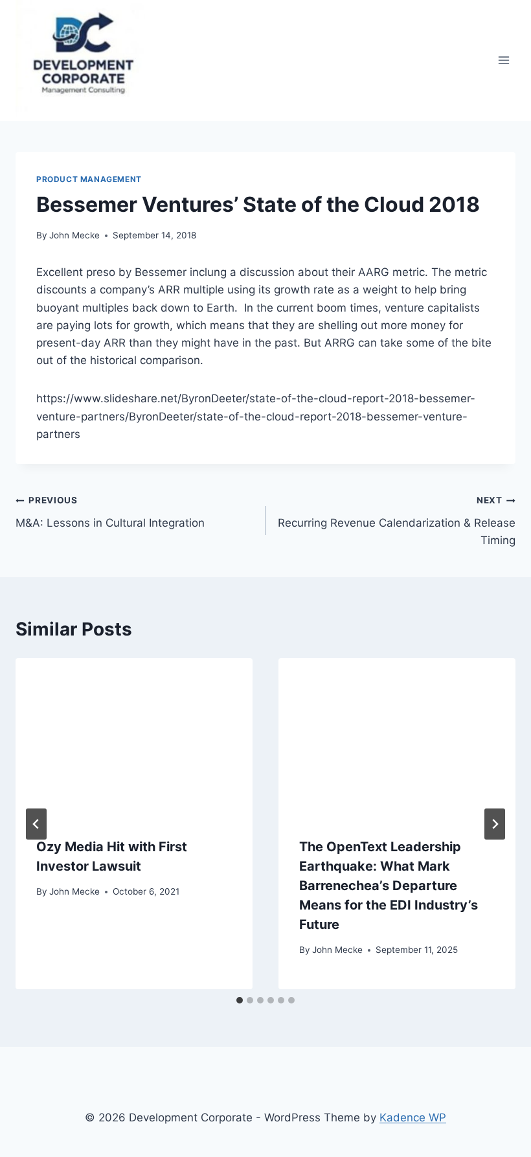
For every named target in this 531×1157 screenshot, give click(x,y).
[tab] (239, 1000)
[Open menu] (503, 61)
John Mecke (74, 235)
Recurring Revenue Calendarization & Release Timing (396, 521)
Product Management (89, 179)
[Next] (494, 824)
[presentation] (134, 737)
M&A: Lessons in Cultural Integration (110, 512)
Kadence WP (412, 1117)
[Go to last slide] (36, 824)
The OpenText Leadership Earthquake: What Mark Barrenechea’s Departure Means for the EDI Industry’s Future (388, 885)
